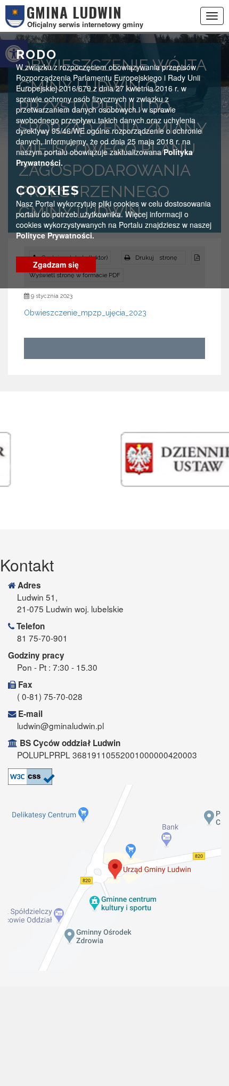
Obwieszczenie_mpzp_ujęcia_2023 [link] (85, 313)
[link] (114, 776)
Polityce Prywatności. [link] (55, 235)
